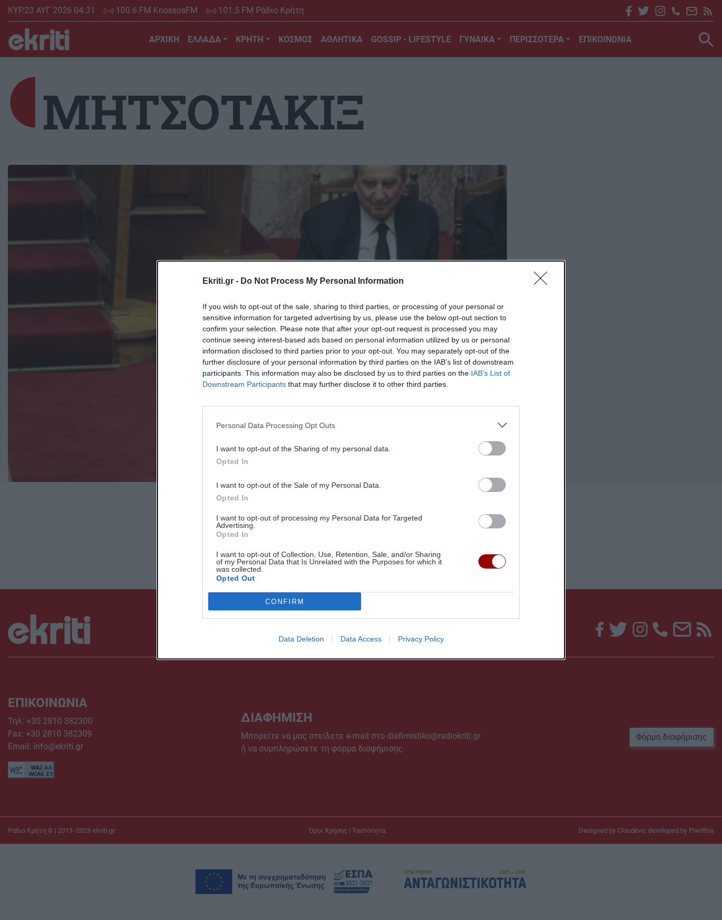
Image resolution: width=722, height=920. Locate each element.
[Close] (544, 282)
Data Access (361, 639)
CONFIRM (284, 602)
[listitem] (361, 425)
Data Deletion (301, 639)
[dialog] (361, 460)
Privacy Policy (421, 639)
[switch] (492, 448)
